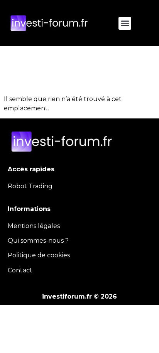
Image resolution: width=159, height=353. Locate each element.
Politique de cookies (39, 255)
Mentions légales (34, 226)
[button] (124, 23)
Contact (20, 270)
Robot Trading (30, 186)
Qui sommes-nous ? (38, 240)
